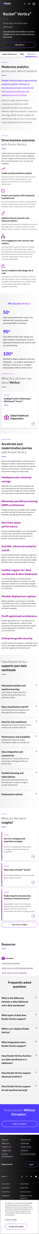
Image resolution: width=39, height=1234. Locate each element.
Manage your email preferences (26, 1197)
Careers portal (26, 1147)
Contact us (24, 1150)
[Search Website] (24, 4)
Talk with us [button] (19, 45)
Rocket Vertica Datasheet (11, 963)
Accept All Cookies (16, 1226)
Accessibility (6, 1188)
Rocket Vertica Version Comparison (14, 973)
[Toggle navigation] (34, 4)
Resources (5, 1143)
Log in (31, 1164)
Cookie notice (24, 1188)
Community (25, 1143)
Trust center (6, 1184)
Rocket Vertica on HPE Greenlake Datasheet (17, 968)
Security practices (25, 1192)
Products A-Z (6, 1147)
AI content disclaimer (28, 1154)
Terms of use (6, 1192)
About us (5, 1140)
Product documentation (7, 1155)
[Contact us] (29, 4)
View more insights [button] (19, 924)
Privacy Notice (24, 1184)
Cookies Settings (11, 1220)
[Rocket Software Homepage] (6, 3)
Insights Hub (6, 1150)
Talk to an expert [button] (19, 1124)
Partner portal (26, 1140)
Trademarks (5, 1196)
